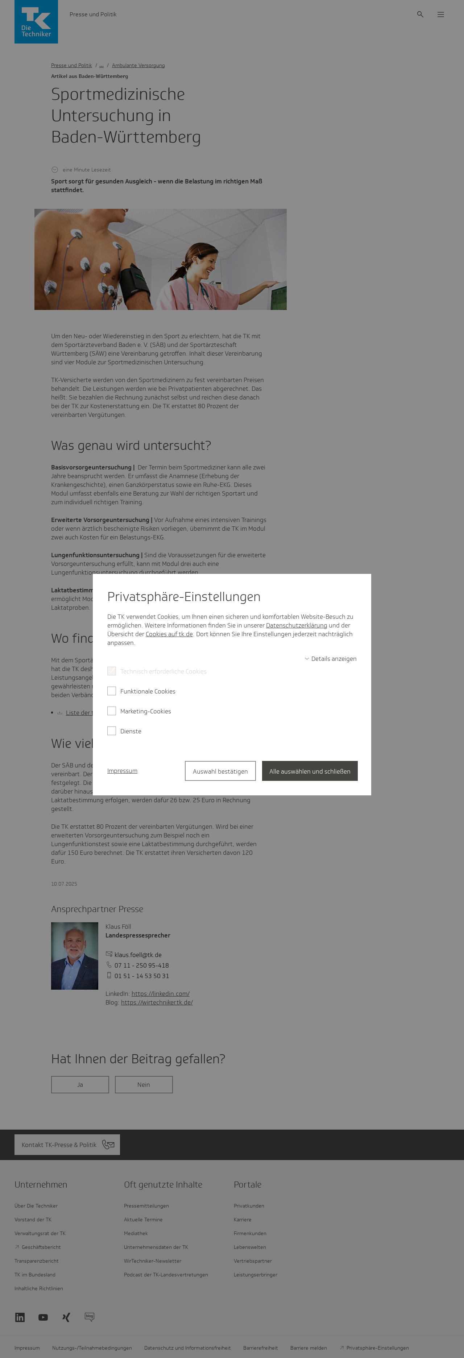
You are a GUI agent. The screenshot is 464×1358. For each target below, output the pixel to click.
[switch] (330, 658)
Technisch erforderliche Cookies (163, 671)
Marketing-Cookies (145, 711)
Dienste (130, 731)
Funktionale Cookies (147, 691)
